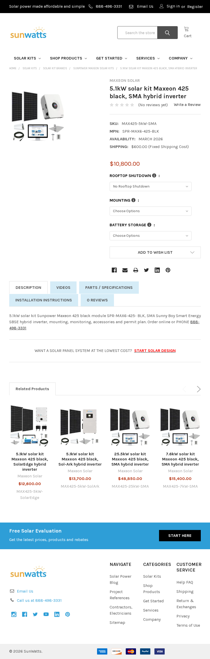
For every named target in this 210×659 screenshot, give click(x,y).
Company (179, 58)
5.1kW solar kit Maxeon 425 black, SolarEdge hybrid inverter (30, 461)
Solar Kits (25, 58)
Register (195, 6)
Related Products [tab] (32, 388)
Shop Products (66, 58)
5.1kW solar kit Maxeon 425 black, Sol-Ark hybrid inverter (80, 459)
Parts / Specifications (109, 287)
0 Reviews (97, 300)
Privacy (183, 616)
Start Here (180, 535)
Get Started (109, 58)
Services (146, 58)
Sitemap (117, 622)
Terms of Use (188, 625)
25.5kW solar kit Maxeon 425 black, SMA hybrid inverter (130, 459)
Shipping (185, 591)
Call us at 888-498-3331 (39, 600)
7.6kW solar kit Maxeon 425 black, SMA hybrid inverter (180, 459)
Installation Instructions (43, 300)
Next (198, 389)
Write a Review (187, 104)
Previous (185, 389)
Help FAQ (184, 582)
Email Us (145, 6)
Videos (63, 287)
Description (28, 287)
